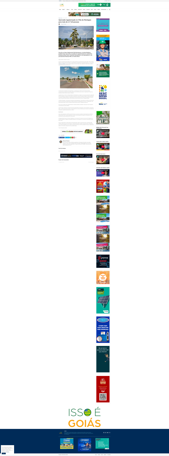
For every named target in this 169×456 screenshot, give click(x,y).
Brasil (92, 9)
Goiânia (75, 9)
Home (60, 9)
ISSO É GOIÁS (66, 454)
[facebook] (104, 432)
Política (98, 9)
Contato (99, 454)
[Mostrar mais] (76, 137)
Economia (88, 9)
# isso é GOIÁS (62, 135)
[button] (107, 9)
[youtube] (108, 432)
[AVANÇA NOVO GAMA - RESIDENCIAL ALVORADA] (103, 71)
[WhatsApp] (71, 137)
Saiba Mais (7, 452)
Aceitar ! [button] (4, 453)
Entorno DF (80, 9)
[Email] (74, 137)
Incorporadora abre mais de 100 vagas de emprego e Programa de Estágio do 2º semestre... (74, 0)
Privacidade (108, 454)
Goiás (72, 9)
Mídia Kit (105, 454)
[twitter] (108, 1)
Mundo (95, 9)
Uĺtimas (68, 9)
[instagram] (107, 1)
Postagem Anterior (61, 162)
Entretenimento (103, 9)
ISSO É (63, 9)
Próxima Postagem (91, 162)
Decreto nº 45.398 (62, 63)
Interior (84, 9)
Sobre (102, 454)
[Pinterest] (72, 137)
